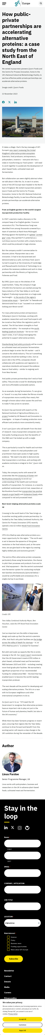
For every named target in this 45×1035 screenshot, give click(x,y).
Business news (16, 943)
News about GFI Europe (19, 950)
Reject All (22, 1030)
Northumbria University (11, 479)
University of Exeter (26, 475)
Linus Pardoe (16, 776)
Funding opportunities (19, 947)
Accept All (22, 1019)
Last (9, 861)
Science (14, 937)
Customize (22, 1025)
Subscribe (13, 959)
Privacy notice (12, 1014)
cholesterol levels (31, 494)
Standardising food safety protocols (16, 344)
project (5, 416)
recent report (25, 655)
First (9, 849)
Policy (13, 940)
